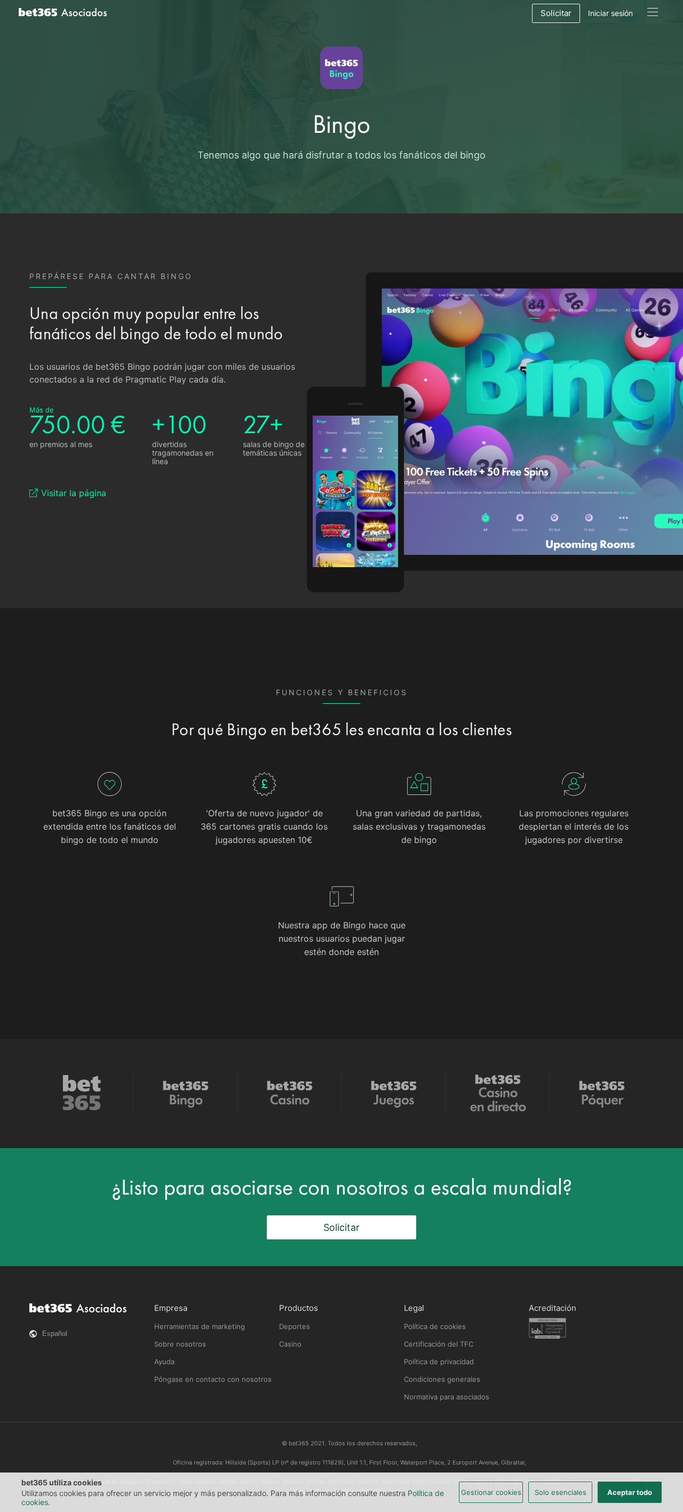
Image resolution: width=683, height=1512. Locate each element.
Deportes (294, 1326)
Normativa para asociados (446, 1396)
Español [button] (54, 1334)
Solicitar (556, 13)
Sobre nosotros (180, 1344)
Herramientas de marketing (199, 1326)
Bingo (341, 124)
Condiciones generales (442, 1379)
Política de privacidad (439, 1361)
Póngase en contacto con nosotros (213, 1379)
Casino (290, 1344)
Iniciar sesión (610, 13)
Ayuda (164, 1361)
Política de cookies (435, 1326)
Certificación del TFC (438, 1344)
